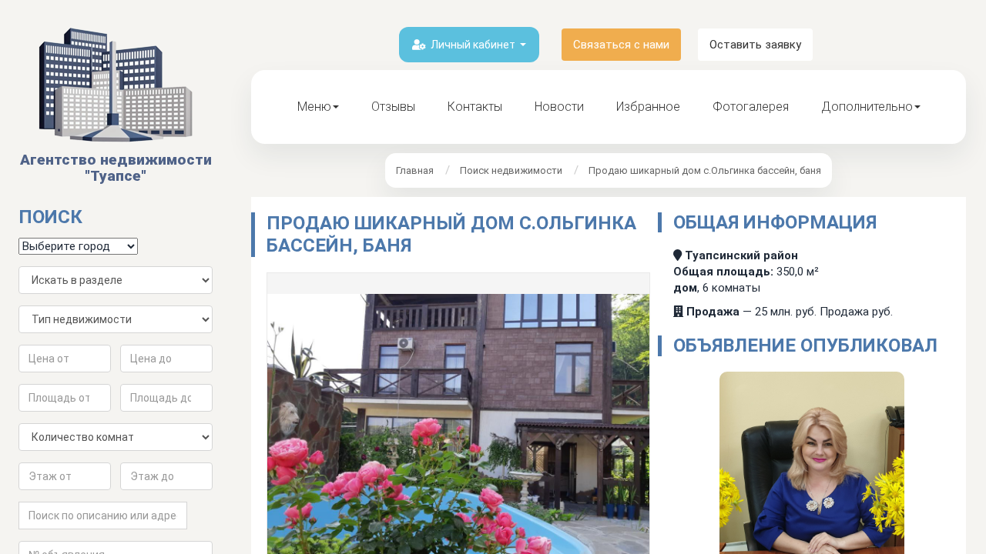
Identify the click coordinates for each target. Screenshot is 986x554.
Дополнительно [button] (867, 106)
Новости (559, 106)
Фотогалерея (751, 106)
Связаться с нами (621, 45)
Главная (415, 170)
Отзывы (393, 106)
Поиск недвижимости (511, 170)
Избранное (648, 106)
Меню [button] (314, 106)
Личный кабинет (473, 44)
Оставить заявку (755, 45)
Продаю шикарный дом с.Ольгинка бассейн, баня (705, 170)
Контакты (475, 106)
